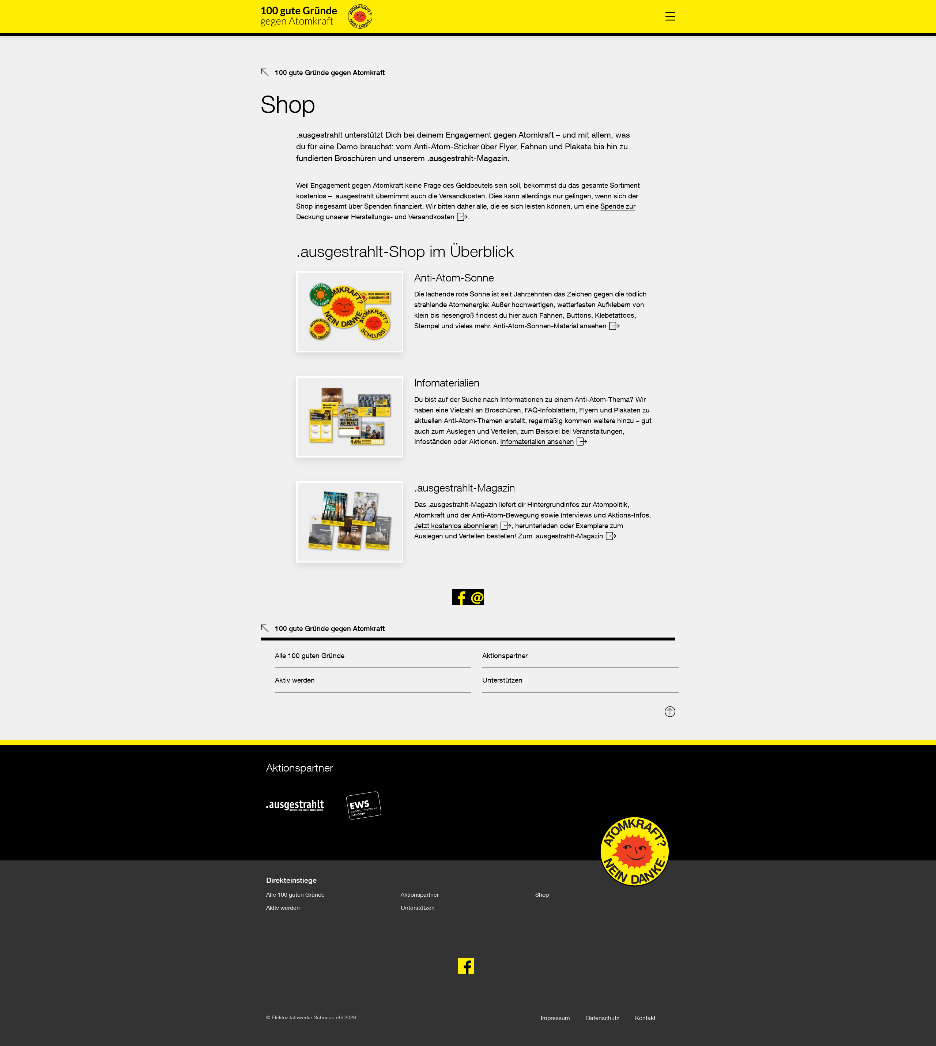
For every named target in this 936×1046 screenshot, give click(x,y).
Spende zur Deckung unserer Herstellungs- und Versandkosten (465, 211)
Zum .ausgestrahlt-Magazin (560, 535)
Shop (542, 894)
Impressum (555, 1017)
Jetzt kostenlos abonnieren (456, 525)
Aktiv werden (295, 680)
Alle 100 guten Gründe (309, 655)
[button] (460, 597)
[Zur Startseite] (316, 16)
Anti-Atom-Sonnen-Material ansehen (550, 325)
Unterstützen (502, 680)
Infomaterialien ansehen (537, 441)
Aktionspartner (505, 655)
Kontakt (645, 1017)
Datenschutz (602, 1017)
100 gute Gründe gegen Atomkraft (329, 72)
